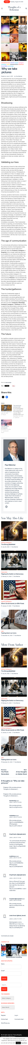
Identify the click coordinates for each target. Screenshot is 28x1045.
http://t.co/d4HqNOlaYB (16, 866)
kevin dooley (8, 382)
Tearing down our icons (8, 633)
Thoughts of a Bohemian (14, 8)
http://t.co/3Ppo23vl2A (15, 905)
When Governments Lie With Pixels (12, 603)
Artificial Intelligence (6, 542)
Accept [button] (18, 1042)
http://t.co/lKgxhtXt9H (19, 846)
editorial (12, 62)
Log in (16, 1015)
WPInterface (11, 1036)
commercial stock (5, 62)
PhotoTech (21, 64)
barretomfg (12, 800)
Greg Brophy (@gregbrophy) (17, 834)
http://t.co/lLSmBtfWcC (15, 888)
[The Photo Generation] (6, 408)
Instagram (21, 62)
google (16, 62)
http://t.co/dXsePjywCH (16, 927)
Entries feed (4, 1019)
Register (3, 1015)
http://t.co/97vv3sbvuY (15, 826)
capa (2, 631)
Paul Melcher (19, 76)
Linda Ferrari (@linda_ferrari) (17, 915)
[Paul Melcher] (14, 450)
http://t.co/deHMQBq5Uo (16, 822)
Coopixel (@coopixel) (15, 898)
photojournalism (14, 64)
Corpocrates (4, 572)
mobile (8, 64)
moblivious (12, 856)
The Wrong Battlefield (8, 544)
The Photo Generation (6, 411)
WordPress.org (5, 1023)
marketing (3, 64)
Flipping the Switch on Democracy (12, 574)
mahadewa (12, 815)
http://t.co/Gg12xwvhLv (15, 807)
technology (11, 66)
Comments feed (19, 1019)
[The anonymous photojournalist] (19, 411)
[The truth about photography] (6, 423)
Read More (24, 1043)
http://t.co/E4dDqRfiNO (18, 883)
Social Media (4, 66)
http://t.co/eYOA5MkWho (16, 863)
